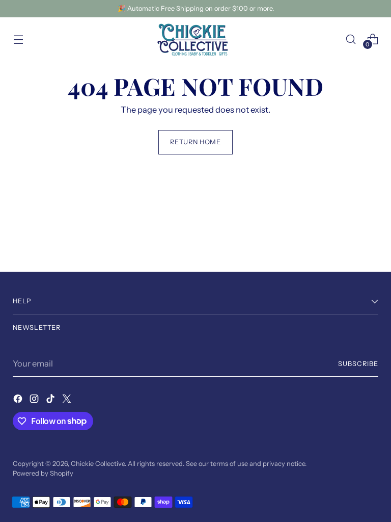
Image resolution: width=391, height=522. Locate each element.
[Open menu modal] (18, 39)
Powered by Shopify (43, 473)
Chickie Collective (98, 463)
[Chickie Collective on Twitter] (68, 400)
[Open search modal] (351, 39)
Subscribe (358, 364)
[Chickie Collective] (195, 39)
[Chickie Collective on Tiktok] (51, 400)
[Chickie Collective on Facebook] (19, 400)
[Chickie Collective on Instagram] (35, 400)
